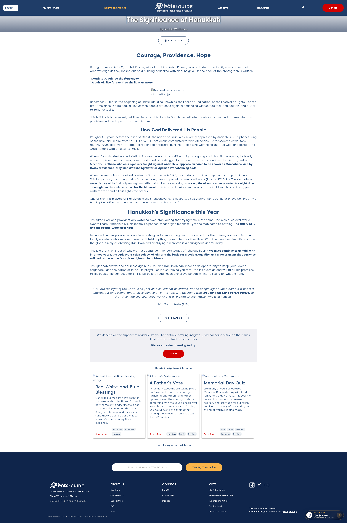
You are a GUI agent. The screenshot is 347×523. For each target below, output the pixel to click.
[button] (174, 8)
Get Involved (215, 506)
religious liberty (197, 250)
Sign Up (166, 490)
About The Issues (217, 511)
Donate (166, 501)
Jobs (112, 511)
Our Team (115, 490)
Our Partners (116, 501)
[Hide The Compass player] (343, 510)
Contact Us (168, 495)
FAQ (112, 506)
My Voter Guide (217, 490)
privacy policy (289, 511)
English (9, 7)
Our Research (117, 495)
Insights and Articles (219, 501)
